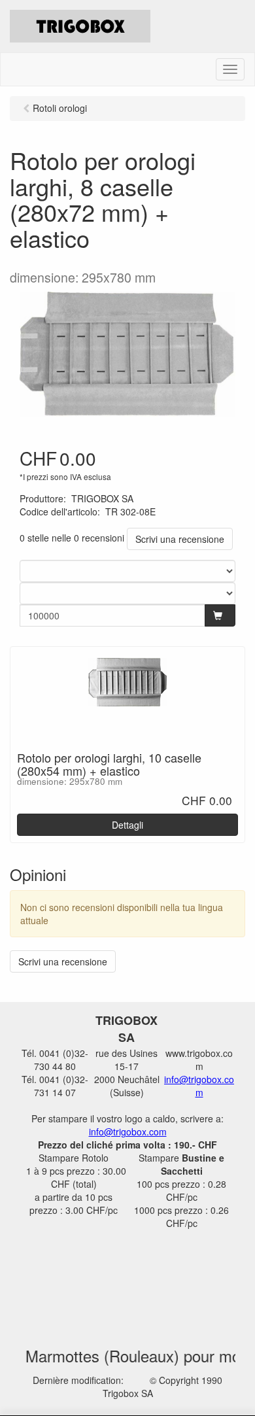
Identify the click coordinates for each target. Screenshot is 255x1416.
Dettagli (127, 824)
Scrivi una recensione (179, 538)
